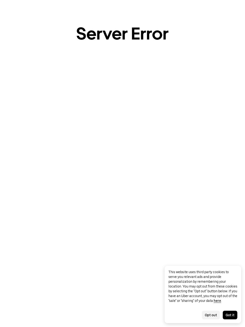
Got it (230, 315)
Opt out (211, 315)
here (217, 301)
